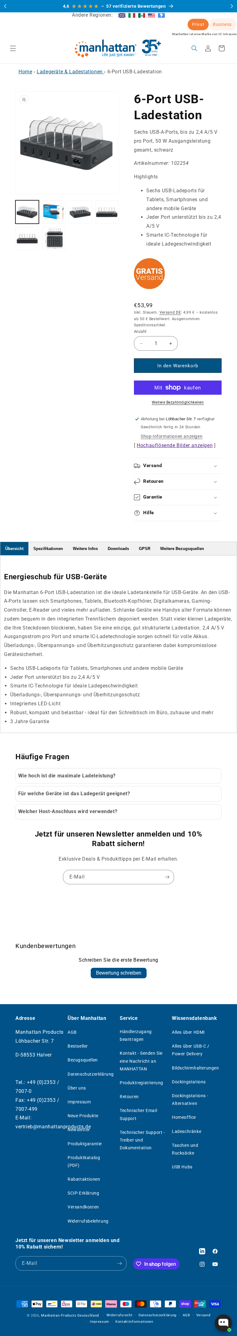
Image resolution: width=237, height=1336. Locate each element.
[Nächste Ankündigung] (232, 6)
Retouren (129, 1096)
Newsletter (79, 1129)
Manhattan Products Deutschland (70, 1316)
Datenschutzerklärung (91, 1074)
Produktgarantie (85, 1143)
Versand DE (170, 312)
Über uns (77, 1088)
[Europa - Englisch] (122, 15)
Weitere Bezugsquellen (182, 548)
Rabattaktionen (84, 1179)
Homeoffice (184, 1117)
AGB (72, 1032)
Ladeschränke (186, 1131)
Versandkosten (83, 1206)
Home (25, 72)
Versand (203, 1315)
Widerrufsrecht (119, 1315)
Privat (198, 24)
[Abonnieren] (167, 877)
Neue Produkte (83, 1115)
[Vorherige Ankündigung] (5, 6)
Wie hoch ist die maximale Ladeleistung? (67, 776)
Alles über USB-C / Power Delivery (191, 1050)
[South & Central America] (161, 15)
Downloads (118, 548)
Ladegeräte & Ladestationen (70, 72)
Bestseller (78, 1046)
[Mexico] (141, 15)
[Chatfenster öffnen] (223, 1323)
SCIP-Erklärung (83, 1193)
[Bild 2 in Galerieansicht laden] (53, 212)
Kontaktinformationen (134, 1322)
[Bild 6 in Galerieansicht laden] (53, 238)
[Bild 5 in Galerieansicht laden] (27, 238)
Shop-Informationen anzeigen (171, 436)
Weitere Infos (85, 548)
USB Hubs (182, 1166)
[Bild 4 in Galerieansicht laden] (106, 212)
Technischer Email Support (138, 1114)
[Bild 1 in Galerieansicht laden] (27, 212)
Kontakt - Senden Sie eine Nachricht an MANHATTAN (141, 1061)
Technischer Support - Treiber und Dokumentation (142, 1140)
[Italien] (131, 15)
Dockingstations (189, 1081)
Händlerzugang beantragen (136, 1035)
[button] (13, 48)
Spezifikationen (48, 548)
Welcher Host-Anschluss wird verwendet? (68, 811)
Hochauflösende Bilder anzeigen (175, 445)
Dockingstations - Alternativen (190, 1099)
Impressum (79, 1101)
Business (222, 24)
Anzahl (140, 331)
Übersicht (14, 548)
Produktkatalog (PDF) (84, 1161)
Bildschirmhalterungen (195, 1067)
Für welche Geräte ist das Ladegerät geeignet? (74, 793)
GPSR (144, 548)
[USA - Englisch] (151, 15)
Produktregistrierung (141, 1082)
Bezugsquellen (83, 1059)
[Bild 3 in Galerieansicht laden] (80, 212)
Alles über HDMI (188, 1032)
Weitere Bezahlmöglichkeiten (178, 402)
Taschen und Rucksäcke (185, 1149)
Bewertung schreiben (118, 973)
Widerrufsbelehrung (88, 1221)
